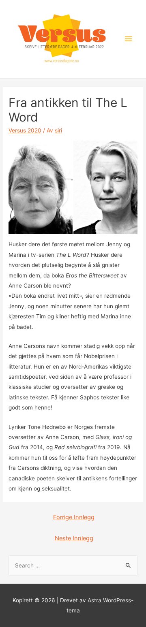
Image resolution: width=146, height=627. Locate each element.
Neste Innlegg (74, 538)
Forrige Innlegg (73, 517)
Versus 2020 (25, 130)
